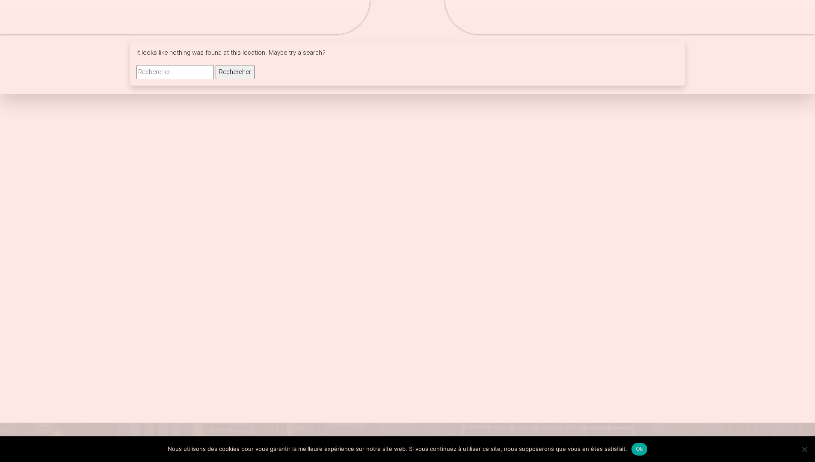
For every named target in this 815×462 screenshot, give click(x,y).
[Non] (804, 449)
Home (193, 17)
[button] (630, 17)
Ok (639, 448)
